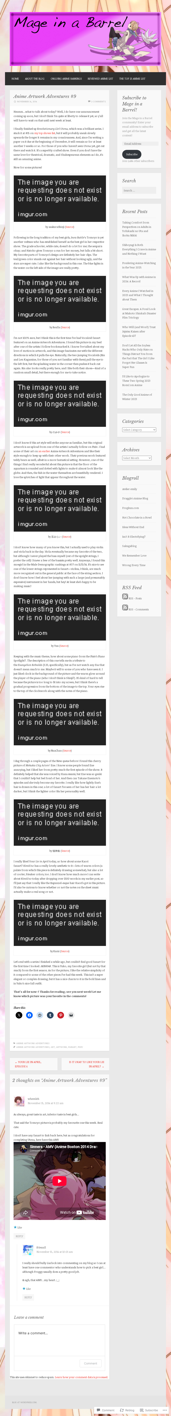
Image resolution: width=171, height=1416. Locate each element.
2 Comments (98, 101)
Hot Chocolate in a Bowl (137, 517)
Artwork (61, 1046)
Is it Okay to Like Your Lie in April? (86, 1064)
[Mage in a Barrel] (85, 65)
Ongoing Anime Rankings (66, 78)
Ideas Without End (133, 527)
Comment (90, 1363)
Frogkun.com (130, 508)
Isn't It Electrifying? (134, 536)
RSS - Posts (135, 598)
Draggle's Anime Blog (135, 498)
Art (53, 1046)
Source (69, 226)
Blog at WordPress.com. (24, 1402)
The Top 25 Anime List (132, 78)
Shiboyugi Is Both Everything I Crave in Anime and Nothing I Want (139, 249)
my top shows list (44, 133)
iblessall (41, 1247)
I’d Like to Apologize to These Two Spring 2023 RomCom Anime (136, 380)
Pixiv (80, 1046)
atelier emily (129, 489)
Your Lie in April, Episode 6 (28, 1064)
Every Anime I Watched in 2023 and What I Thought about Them (137, 295)
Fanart (72, 1046)
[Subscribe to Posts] (125, 598)
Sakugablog (129, 546)
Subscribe (131, 154)
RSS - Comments (139, 609)
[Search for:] (139, 190)
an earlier (44, 451)
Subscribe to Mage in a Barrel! (134, 104)
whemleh (33, 1099)
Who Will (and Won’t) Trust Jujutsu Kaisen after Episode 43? (139, 331)
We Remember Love (134, 555)
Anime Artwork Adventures (32, 1043)
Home (15, 78)
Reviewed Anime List (100, 78)
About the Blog (34, 78)
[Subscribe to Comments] (125, 609)
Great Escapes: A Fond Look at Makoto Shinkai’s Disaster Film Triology (139, 313)
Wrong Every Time (133, 565)
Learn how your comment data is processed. (81, 1377)
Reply (19, 1236)
